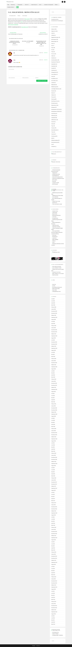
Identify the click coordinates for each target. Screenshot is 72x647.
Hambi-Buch (53, 66)
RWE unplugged (55, 239)
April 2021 (53, 399)
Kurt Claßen (53, 80)
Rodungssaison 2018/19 (55, 111)
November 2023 (54, 344)
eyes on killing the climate (56, 267)
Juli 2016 (53, 517)
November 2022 (54, 362)
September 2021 (54, 389)
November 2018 (54, 459)
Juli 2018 (53, 467)
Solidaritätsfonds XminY (56, 291)
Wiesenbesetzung (54, 142)
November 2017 (54, 484)
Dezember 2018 (54, 457)
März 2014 (53, 574)
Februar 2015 (53, 552)
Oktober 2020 (53, 412)
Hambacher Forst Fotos (56, 272)
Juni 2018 (53, 469)
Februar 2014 (53, 576)
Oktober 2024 (53, 333)
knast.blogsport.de (55, 175)
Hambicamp (53, 70)
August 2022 (53, 368)
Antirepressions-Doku (56, 174)
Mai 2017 (53, 496)
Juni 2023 (53, 352)
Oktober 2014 (53, 560)
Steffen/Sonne (53, 119)
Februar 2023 (53, 358)
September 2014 (54, 562)
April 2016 (53, 523)
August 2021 (53, 391)
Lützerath (53, 82)
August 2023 (53, 350)
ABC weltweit (54, 179)
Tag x (52, 125)
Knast (52, 76)
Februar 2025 (53, 325)
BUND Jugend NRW (56, 288)
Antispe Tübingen (55, 633)
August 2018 (53, 465)
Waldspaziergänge (54, 140)
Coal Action (54, 216)
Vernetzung (53, 136)
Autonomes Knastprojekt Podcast (58, 178)
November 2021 (54, 385)
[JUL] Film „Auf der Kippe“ (27, 41)
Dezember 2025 (54, 311)
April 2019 (53, 449)
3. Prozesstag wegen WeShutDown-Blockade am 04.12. (14, 42)
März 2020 (53, 426)
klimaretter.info (54, 236)
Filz (52, 49)
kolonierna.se (54, 202)
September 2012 (54, 611)
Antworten (45, 52)
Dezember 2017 (54, 482)
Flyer (22, 21)
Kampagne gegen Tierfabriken (57, 635)
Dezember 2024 (54, 329)
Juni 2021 (53, 395)
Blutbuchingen (53, 41)
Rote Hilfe (54, 181)
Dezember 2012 (54, 605)
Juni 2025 (53, 321)
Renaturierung (53, 103)
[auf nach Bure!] (56, 252)
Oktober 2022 (53, 364)
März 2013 (53, 599)
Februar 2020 (53, 428)
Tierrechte (53, 134)
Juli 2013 (53, 591)
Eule (52, 45)
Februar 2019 (53, 453)
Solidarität (53, 117)
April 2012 (53, 622)
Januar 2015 (53, 554)
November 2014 (54, 558)
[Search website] (17, 7)
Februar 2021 (53, 403)
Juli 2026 (53, 298)
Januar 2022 (53, 381)
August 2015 (53, 539)
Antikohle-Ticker (55, 211)
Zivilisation (53, 146)
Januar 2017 (53, 504)
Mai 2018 (53, 471)
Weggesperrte (54, 172)
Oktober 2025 (53, 315)
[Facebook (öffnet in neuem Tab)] (64, 2)
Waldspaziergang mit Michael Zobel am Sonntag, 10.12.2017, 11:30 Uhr (41, 43)
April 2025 (53, 323)
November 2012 (54, 607)
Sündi (52, 123)
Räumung (53, 99)
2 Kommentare (24, 15)
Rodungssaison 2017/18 (55, 109)
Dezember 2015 (54, 531)
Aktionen (52, 29)
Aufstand (52, 35)
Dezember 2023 (54, 342)
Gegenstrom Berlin (55, 225)
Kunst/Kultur (53, 78)
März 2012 (53, 624)
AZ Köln (53, 285)
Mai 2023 (53, 354)
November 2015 (54, 533)
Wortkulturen (54, 243)
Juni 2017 (53, 494)
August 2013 (53, 589)
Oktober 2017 (53, 486)
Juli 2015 (53, 541)
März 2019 (53, 451)
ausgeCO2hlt (54, 212)
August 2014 (53, 564)
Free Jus (52, 53)
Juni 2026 (53, 300)
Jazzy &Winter (53, 74)
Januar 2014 (53, 578)
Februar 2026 (53, 307)
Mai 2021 (53, 397)
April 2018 (53, 473)
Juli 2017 (53, 492)
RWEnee (54, 240)
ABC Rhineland (55, 184)
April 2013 (53, 597)
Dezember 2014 (54, 556)
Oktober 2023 (53, 346)
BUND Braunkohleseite (56, 215)
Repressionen (53, 105)
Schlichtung (53, 113)
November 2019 (54, 434)
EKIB (53, 222)
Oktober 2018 (53, 461)
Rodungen (53, 107)
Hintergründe (53, 72)
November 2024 (54, 331)
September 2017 (54, 488)
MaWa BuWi (53, 84)
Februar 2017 (53, 502)
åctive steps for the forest (56, 266)
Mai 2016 (53, 521)
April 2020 (53, 424)
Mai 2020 (53, 422)
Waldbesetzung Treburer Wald (57, 195)
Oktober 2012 (53, 609)
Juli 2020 (53, 418)
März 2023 (53, 356)
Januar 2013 (53, 603)
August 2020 (53, 416)
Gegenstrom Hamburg (56, 226)
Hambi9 (52, 68)
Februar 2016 (53, 527)
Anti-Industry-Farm (55, 632)
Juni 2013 (53, 593)
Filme (52, 47)
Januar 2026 (53, 309)
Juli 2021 (53, 393)
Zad (52, 144)
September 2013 (54, 587)
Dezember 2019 (54, 432)
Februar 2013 (53, 601)
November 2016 (54, 508)
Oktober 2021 (53, 387)
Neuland (52, 90)
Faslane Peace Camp (56, 201)
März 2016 (53, 525)
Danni (52, 43)
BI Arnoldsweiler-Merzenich (57, 287)
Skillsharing (53, 115)
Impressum (38, 645)
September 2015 (54, 537)
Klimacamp (54, 235)
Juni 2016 (53, 519)
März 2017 (53, 500)
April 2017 (53, 498)
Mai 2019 (53, 447)
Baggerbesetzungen (54, 37)
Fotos (52, 51)
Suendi (52, 121)
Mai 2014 (53, 570)
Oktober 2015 (53, 535)
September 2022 (54, 366)
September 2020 (54, 414)
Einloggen (33, 645)
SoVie (53, 242)
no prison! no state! (55, 182)
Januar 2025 (53, 327)
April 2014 (53, 572)
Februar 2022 (53, 379)
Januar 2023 (53, 360)
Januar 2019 (53, 455)
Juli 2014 (53, 566)
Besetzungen (53, 39)
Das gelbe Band (55, 218)
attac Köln (54, 284)
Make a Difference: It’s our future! (58, 273)
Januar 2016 (53, 529)
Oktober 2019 (53, 436)
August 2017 (53, 490)
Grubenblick (53, 64)
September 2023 (54, 348)
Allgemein (53, 31)
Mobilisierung (53, 86)
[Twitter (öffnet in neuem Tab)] (62, 2)
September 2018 (54, 463)
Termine (19, 15)
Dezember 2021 (54, 383)
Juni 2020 (53, 420)
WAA (52, 138)
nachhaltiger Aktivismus (55, 88)
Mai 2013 (53, 595)
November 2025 (54, 313)
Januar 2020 (53, 430)
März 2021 (53, 401)
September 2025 (54, 317)
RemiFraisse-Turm (54, 101)
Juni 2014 (53, 568)
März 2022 (53, 377)
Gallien (52, 55)
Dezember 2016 (54, 506)
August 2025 (53, 319)
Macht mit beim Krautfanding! (13, 24)
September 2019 (54, 438)
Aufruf (52, 33)
